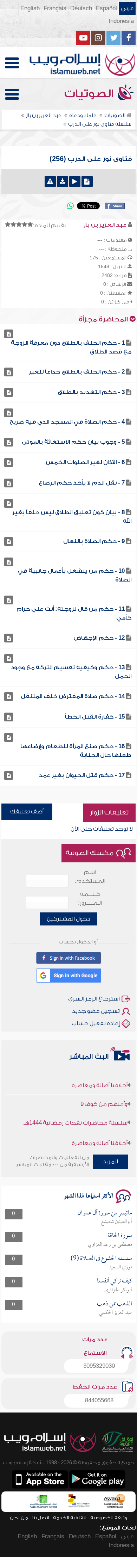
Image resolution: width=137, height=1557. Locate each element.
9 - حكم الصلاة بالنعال (94, 541)
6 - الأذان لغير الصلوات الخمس (85, 462)
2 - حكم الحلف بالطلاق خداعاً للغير (77, 372)
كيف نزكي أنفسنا (114, 1281)
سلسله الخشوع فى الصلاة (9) (101, 1259)
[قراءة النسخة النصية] (87, 181)
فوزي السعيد (120, 1267)
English (30, 8)
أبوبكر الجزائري (118, 1290)
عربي (127, 8)
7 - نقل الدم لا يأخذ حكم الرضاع (82, 483)
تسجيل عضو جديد (96, 1011)
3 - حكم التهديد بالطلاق (91, 392)
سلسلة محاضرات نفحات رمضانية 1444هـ (76, 1116)
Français (55, 8)
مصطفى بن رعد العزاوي (110, 1244)
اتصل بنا (40, 1517)
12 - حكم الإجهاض (99, 638)
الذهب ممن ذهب (114, 1304)
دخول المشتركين (68, 919)
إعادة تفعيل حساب (96, 1023)
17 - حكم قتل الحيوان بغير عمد (82, 775)
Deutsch (81, 8)
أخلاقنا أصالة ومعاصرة (100, 1079)
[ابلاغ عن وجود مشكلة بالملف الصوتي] (50, 181)
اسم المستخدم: (90, 876)
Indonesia (121, 21)
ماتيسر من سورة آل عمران (105, 1213)
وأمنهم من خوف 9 (104, 1097)
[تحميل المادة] (62, 181)
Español (106, 8)
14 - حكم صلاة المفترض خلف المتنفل (73, 696)
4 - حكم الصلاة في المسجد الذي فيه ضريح (67, 422)
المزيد (110, 1161)
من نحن (19, 1517)
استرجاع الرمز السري (94, 999)
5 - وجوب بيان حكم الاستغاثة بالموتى (73, 442)
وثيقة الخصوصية (108, 1517)
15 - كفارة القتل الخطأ (95, 717)
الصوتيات (90, 93)
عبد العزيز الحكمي (115, 1312)
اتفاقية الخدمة (69, 1517)
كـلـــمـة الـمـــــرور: (90, 898)
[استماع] (74, 181)
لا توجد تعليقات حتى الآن (102, 829)
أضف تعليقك (27, 811)
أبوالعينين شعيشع (116, 1221)
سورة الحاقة (119, 1236)
